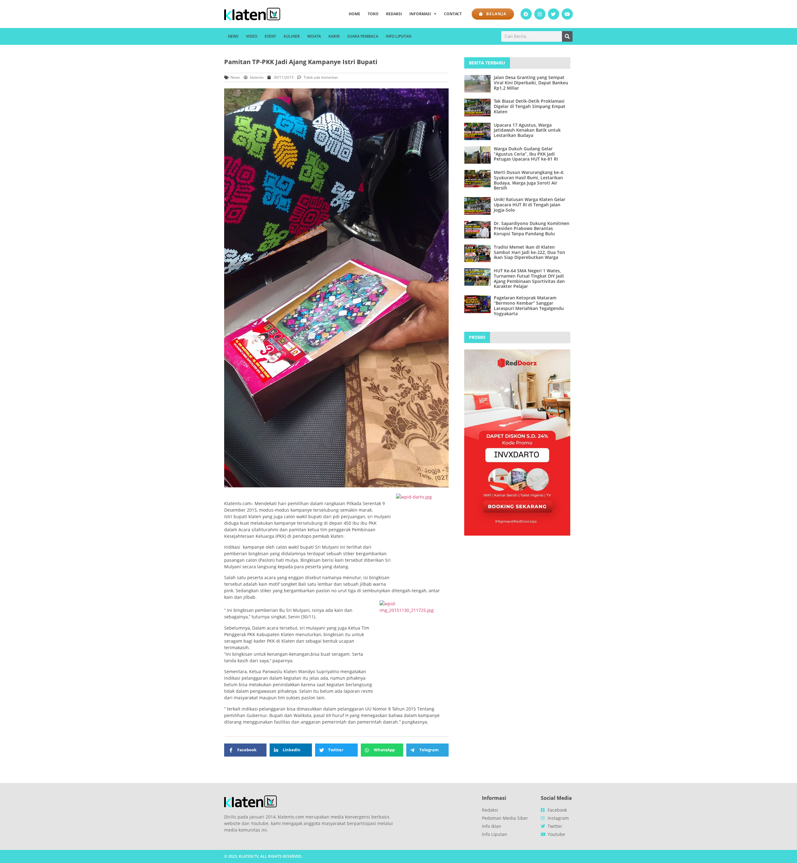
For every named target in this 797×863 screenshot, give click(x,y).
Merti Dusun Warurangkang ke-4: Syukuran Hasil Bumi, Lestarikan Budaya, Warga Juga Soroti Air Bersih (529, 180)
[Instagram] (539, 14)
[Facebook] (526, 14)
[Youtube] (567, 14)
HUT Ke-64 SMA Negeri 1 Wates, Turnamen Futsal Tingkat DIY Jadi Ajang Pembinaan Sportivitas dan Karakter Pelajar (529, 278)
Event (270, 36)
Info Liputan (398, 36)
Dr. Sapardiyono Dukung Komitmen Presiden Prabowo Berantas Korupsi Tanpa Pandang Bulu (531, 228)
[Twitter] (553, 14)
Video (251, 36)
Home (354, 13)
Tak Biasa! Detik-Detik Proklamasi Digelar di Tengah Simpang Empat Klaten (529, 106)
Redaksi (394, 13)
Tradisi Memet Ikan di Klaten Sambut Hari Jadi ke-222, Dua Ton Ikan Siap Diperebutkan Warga (529, 252)
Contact (453, 13)
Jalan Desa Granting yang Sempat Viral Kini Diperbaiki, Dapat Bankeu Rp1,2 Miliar (531, 82)
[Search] (567, 36)
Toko (373, 13)
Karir (334, 36)
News (233, 36)
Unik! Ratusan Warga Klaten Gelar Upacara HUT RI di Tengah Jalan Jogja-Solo (529, 204)
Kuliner (292, 36)
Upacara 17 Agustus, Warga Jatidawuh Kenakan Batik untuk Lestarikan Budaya (527, 130)
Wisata (314, 36)
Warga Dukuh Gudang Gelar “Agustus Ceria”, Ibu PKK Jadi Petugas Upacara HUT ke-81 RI (526, 154)
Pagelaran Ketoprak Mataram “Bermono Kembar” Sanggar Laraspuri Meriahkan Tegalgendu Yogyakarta (529, 305)
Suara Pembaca (362, 36)
